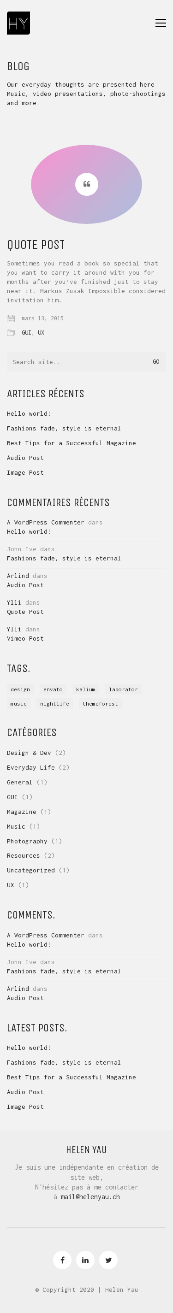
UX (41, 332)
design (20, 689)
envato (53, 689)
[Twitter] (108, 1260)
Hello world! (29, 413)
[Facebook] (62, 1260)
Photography (27, 841)
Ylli (14, 602)
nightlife (54, 704)
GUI (26, 332)
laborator (123, 689)
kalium (85, 689)
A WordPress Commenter (45, 522)
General (20, 782)
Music (16, 826)
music (19, 704)
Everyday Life (31, 767)
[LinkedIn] (85, 1260)
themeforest (100, 704)
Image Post (25, 472)
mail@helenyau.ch (90, 1197)
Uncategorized (31, 870)
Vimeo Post (25, 638)
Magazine (21, 811)
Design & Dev (29, 752)
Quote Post (36, 245)
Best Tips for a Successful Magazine (71, 443)
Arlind (18, 575)
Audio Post (25, 457)
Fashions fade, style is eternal (64, 428)
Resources (23, 855)
